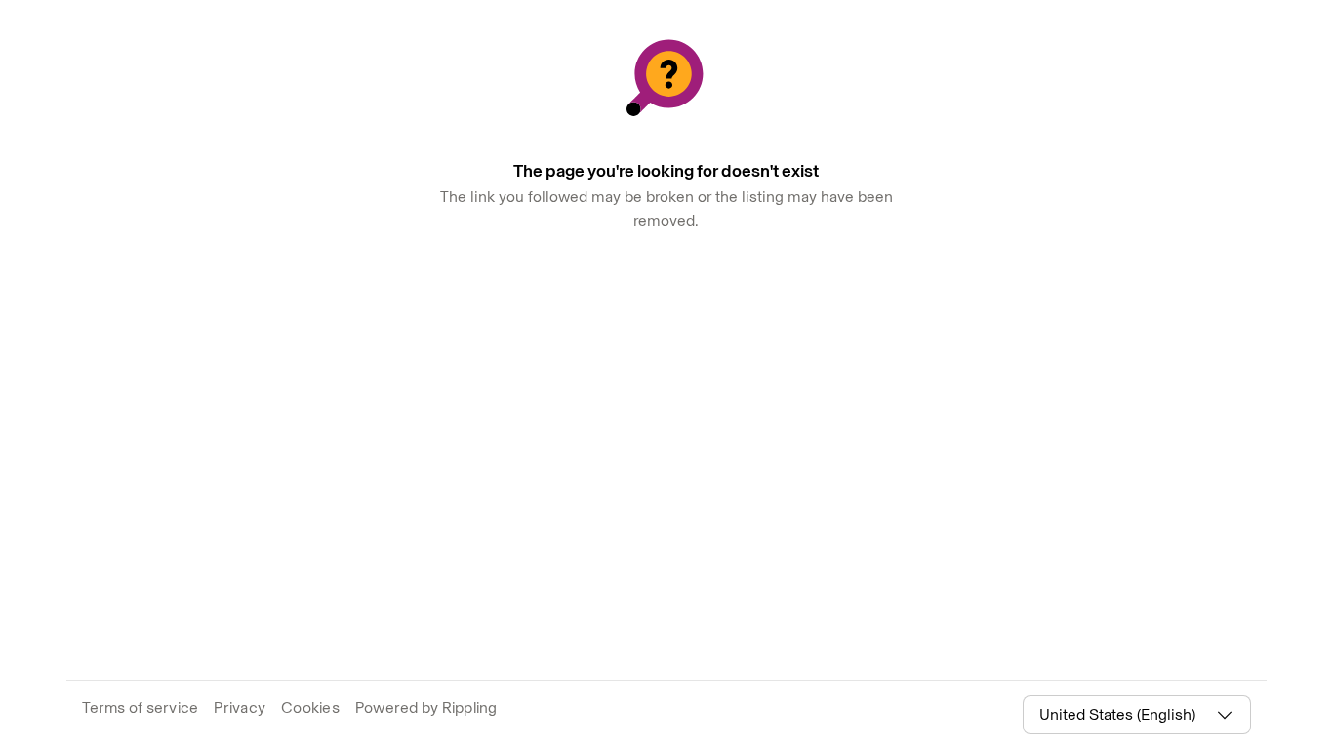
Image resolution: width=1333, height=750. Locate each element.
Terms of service (140, 707)
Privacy (239, 707)
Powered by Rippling (426, 707)
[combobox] (1125, 715)
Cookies (310, 707)
